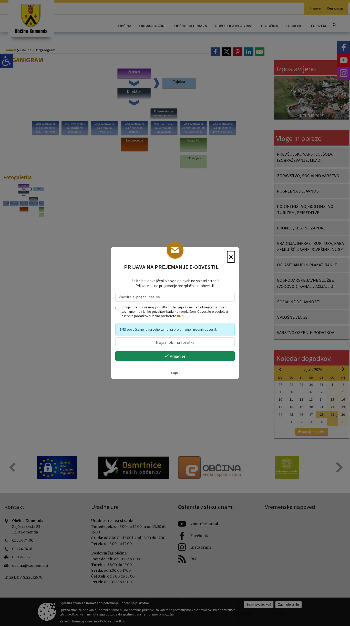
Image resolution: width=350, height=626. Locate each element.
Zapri (175, 372)
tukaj (180, 316)
